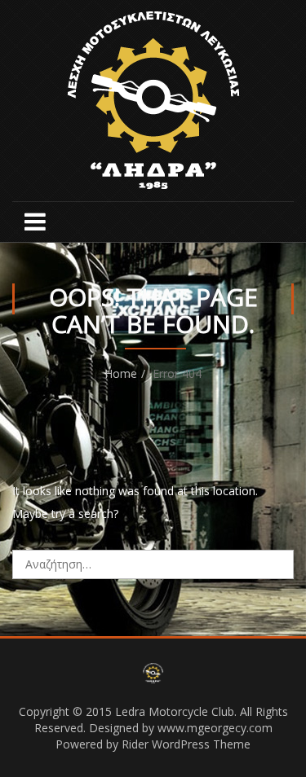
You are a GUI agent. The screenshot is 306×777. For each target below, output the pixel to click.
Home (120, 373)
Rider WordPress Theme (186, 744)
